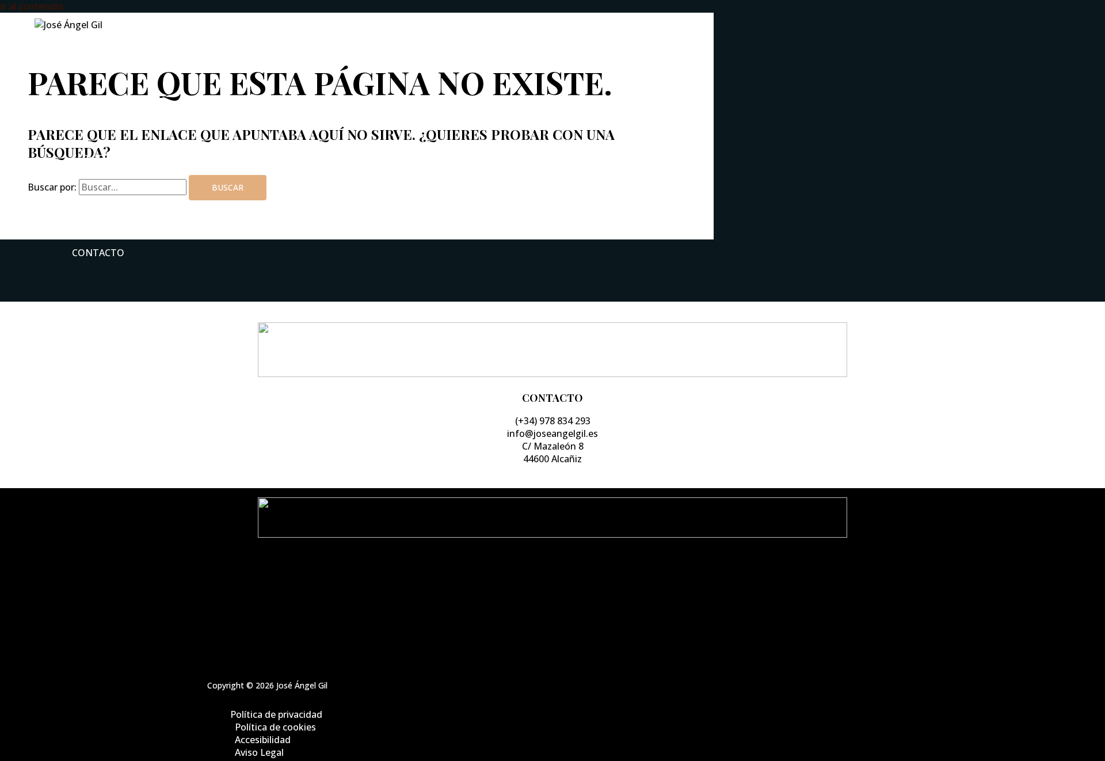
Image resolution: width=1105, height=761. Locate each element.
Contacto (98, 252)
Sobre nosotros (115, 111)
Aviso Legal (564, 618)
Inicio (86, 64)
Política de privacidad (564, 580)
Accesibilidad (564, 606)
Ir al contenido (31, 6)
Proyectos (99, 205)
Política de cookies (564, 593)
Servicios (95, 158)
